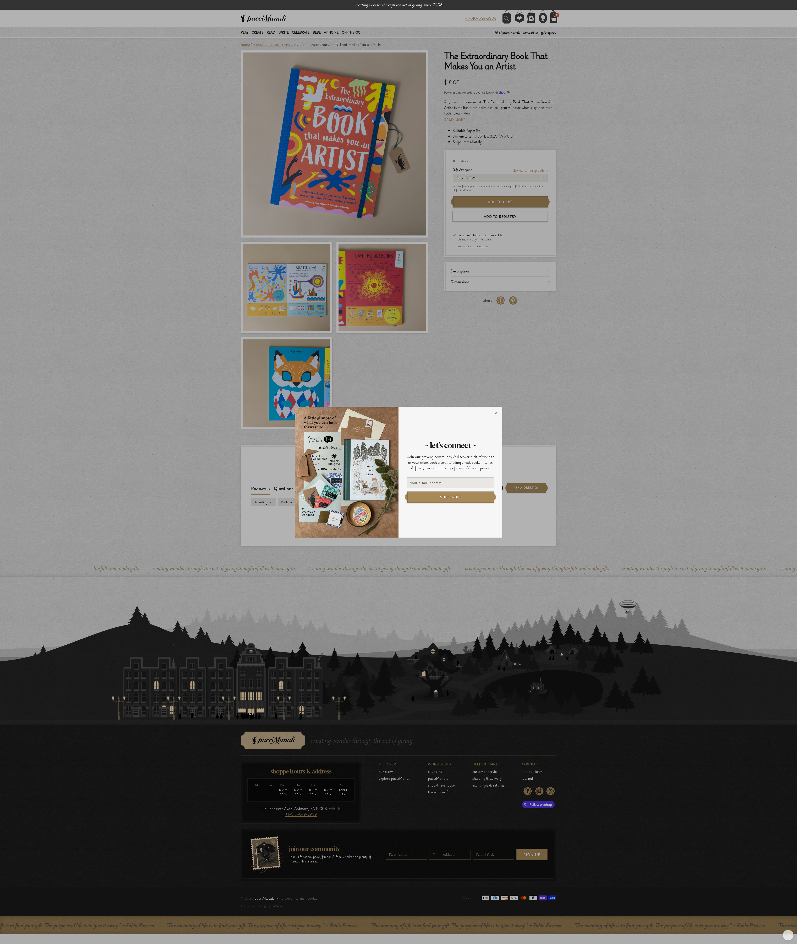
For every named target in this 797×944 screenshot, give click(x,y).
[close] (495, 413)
